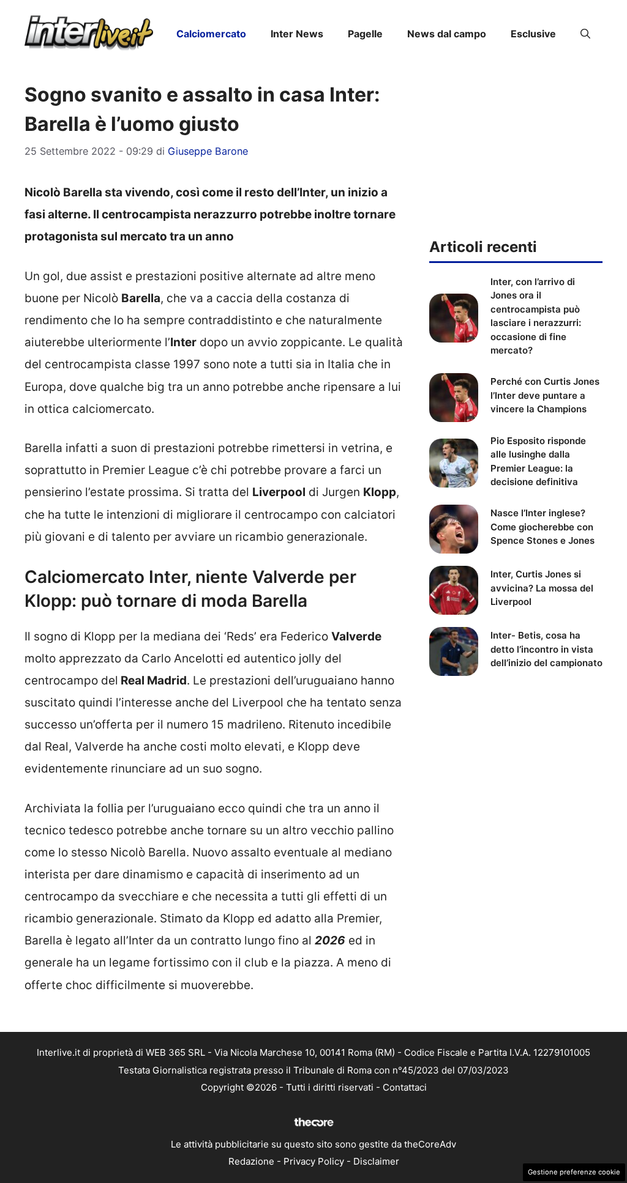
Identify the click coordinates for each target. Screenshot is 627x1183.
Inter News (297, 34)
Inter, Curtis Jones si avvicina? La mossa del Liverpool (541, 587)
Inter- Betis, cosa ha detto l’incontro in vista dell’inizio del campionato (546, 649)
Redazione (251, 1161)
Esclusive (533, 34)
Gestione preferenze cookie (574, 1172)
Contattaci (405, 1087)
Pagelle (365, 34)
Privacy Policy (313, 1161)
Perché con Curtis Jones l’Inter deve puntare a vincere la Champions (544, 395)
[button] (585, 33)
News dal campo (446, 34)
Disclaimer (376, 1161)
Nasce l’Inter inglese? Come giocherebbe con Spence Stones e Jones (542, 526)
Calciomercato (211, 34)
